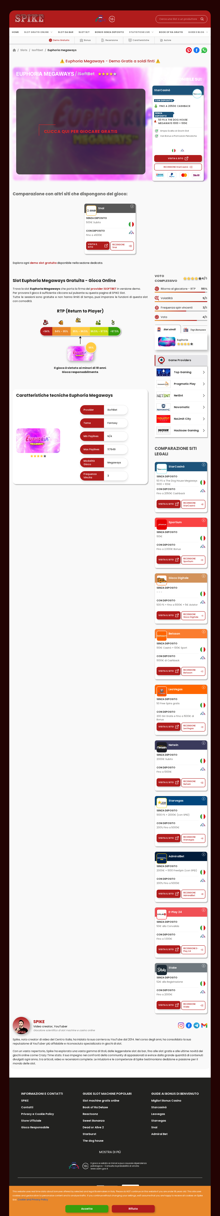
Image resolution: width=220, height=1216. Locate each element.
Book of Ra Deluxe (95, 1107)
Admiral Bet (159, 1134)
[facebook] (197, 50)
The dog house (93, 1141)
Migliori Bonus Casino (166, 1101)
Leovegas (158, 1114)
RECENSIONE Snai (118, 246)
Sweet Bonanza (93, 1121)
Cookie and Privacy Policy (33, 1199)
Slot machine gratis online (101, 1101)
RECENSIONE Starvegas (189, 838)
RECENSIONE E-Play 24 (190, 950)
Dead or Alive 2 (93, 1127)
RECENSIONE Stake (189, 1005)
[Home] (14, 50)
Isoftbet (37, 50)
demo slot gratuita (43, 263)
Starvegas (158, 1121)
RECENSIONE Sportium (189, 560)
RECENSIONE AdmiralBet (189, 894)
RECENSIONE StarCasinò (176, 166)
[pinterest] (189, 50)
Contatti (27, 1107)
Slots (23, 50)
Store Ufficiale (31, 1121)
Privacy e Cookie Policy (37, 1114)
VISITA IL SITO (175, 158)
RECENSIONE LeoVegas (189, 727)
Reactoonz (90, 1114)
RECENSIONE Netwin (189, 782)
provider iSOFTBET (103, 289)
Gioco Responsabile (35, 1127)
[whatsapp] (204, 50)
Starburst (89, 1134)
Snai (154, 1127)
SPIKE (25, 1101)
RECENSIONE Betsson (189, 671)
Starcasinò (159, 1107)
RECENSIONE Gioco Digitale (190, 615)
